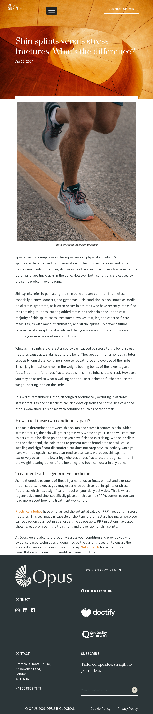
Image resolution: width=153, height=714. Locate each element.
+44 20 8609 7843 (28, 688)
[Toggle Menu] (51, 10)
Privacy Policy (127, 708)
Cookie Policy (100, 708)
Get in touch (90, 547)
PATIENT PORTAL (98, 590)
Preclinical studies (28, 511)
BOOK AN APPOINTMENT (104, 570)
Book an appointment (121, 9)
